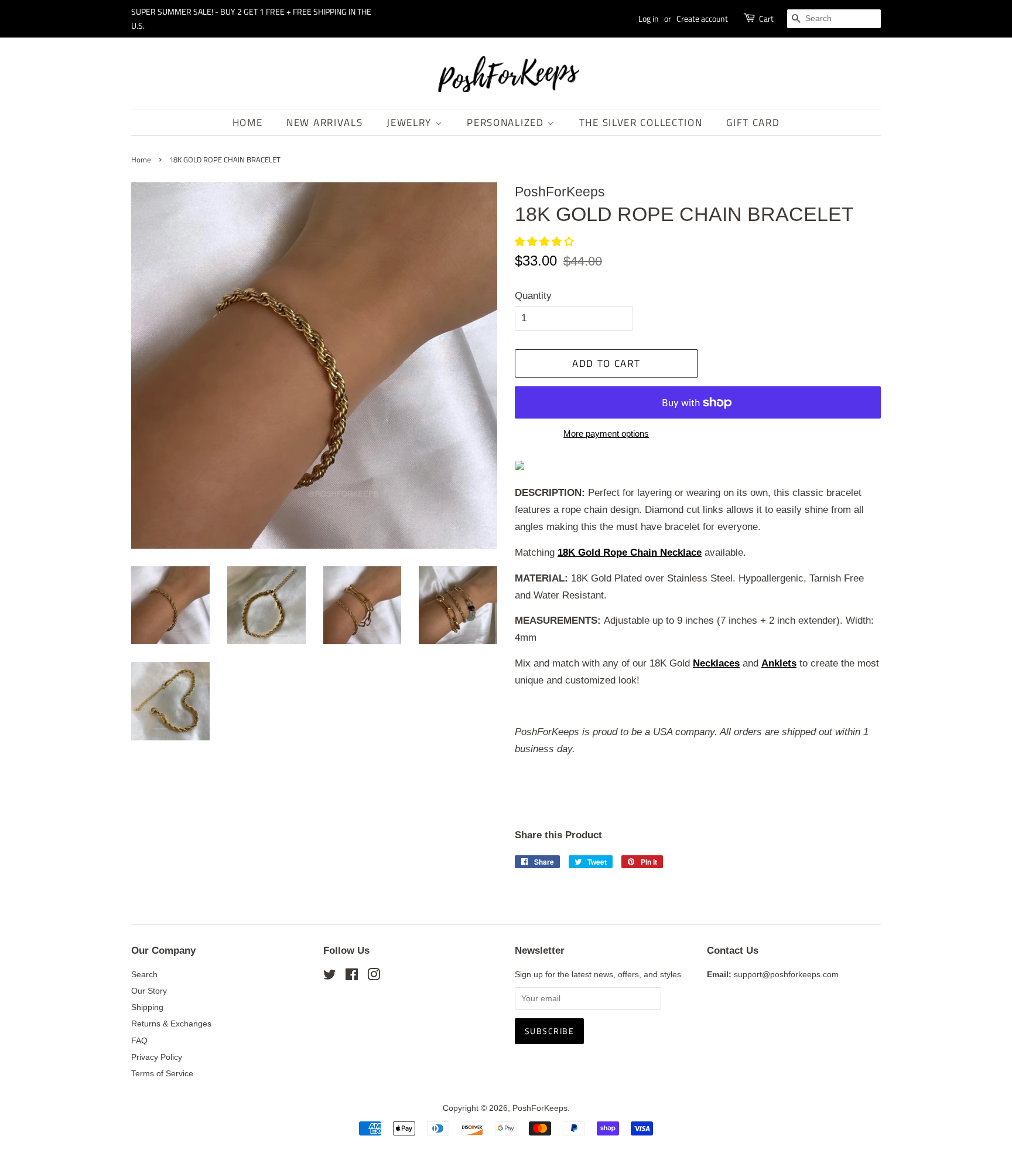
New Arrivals (324, 122)
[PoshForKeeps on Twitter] (329, 976)
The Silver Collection (641, 122)
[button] (546, 241)
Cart (766, 18)
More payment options (606, 433)
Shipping (147, 1007)
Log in (648, 18)
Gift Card (752, 122)
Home (248, 122)
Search (144, 974)
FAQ (139, 1040)
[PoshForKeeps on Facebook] (351, 976)
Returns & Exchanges (171, 1023)
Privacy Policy (156, 1057)
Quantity (533, 295)
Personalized (507, 122)
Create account (702, 18)
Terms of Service (162, 1073)
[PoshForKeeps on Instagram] (373, 976)
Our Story (149, 990)
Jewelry (411, 122)
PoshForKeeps (539, 1108)
